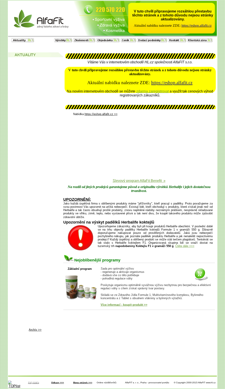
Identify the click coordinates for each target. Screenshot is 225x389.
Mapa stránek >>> (82, 382)
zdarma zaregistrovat (152, 91)
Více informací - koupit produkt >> (124, 304)
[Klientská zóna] (200, 41)
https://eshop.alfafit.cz (171, 82)
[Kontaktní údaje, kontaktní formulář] (177, 41)
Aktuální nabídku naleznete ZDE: (157, 25)
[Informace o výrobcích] (63, 41)
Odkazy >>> (57, 382)
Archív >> (35, 329)
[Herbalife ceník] (129, 41)
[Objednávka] (108, 41)
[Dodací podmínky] (152, 41)
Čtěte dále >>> (184, 246)
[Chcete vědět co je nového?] (22, 41)
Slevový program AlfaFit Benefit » (139, 181)
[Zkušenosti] (84, 41)
